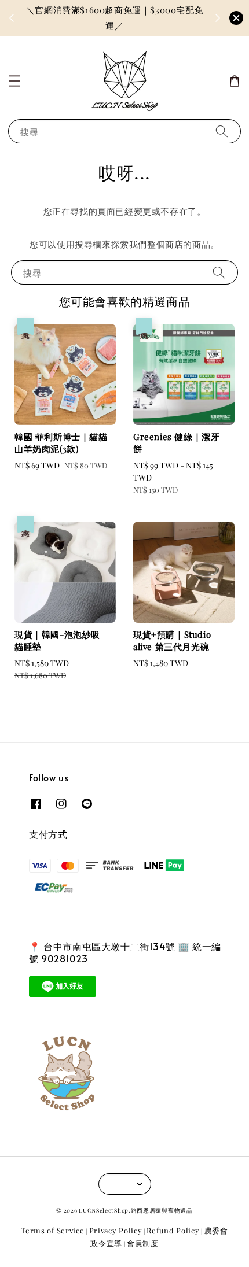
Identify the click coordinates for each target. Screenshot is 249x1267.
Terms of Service (52, 1230)
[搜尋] (221, 131)
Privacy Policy (115, 1230)
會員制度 (143, 1243)
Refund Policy (173, 1230)
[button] (14, 81)
